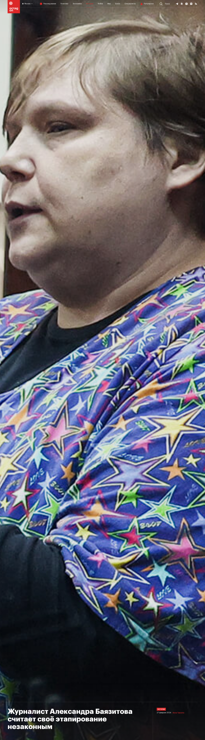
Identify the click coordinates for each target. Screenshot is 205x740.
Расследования (49, 4)
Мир (109, 4)
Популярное (149, 4)
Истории (89, 4)
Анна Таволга (178, 713)
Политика (64, 4)
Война (100, 4)
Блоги (117, 4)
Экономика (77, 4)
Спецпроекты (130, 4)
